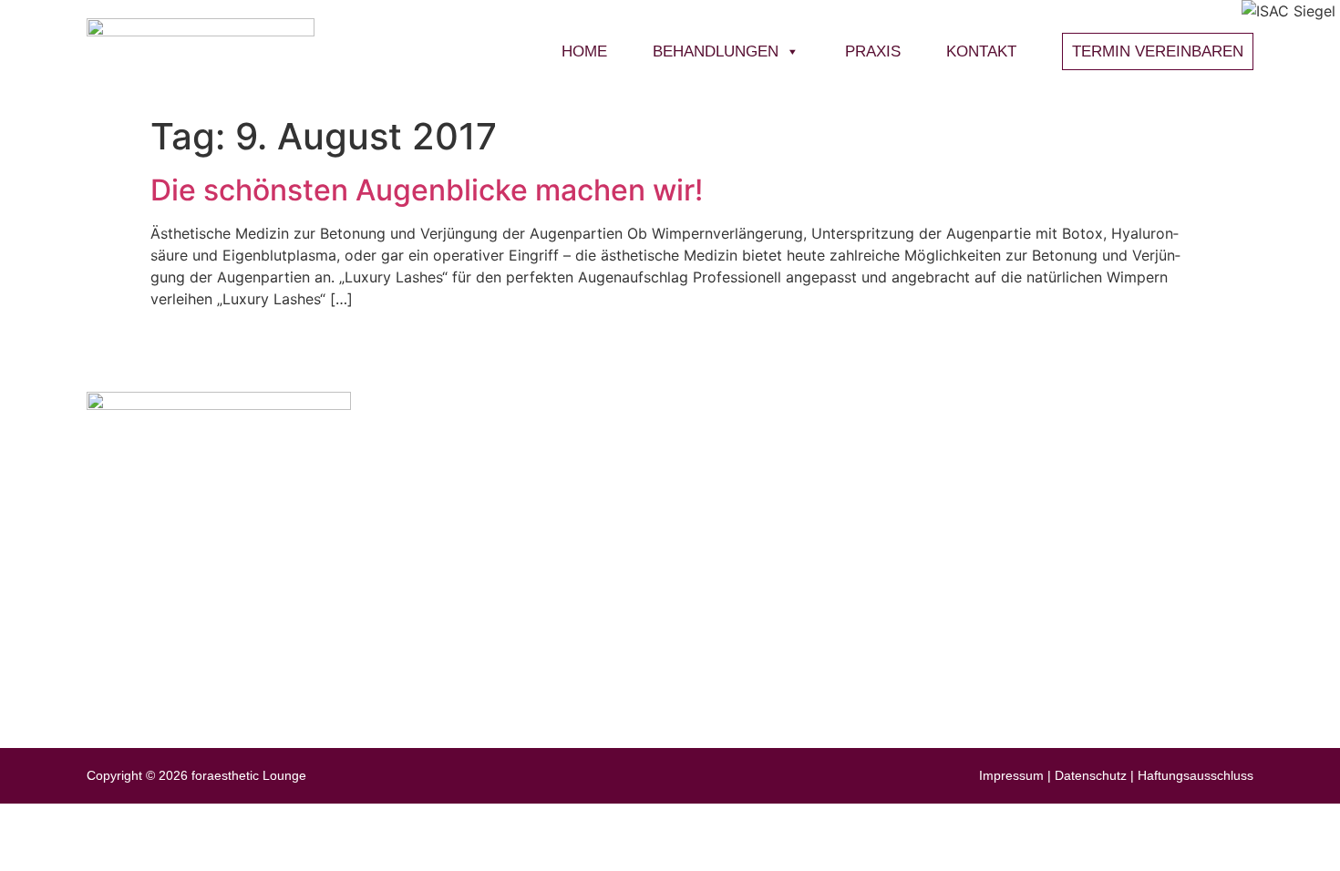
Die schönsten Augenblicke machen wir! (426, 190)
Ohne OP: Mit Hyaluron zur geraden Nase (984, 526)
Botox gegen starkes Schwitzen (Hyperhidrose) (1002, 622)
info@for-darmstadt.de (222, 533)
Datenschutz (1091, 775)
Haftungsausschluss (1195, 775)
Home (584, 51)
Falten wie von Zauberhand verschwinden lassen (1009, 558)
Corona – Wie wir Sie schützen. (952, 494)
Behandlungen (715, 51)
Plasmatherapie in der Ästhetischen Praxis (987, 590)
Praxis (873, 51)
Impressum (1011, 775)
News (1054, 451)
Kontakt (981, 51)
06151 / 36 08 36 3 (208, 582)
